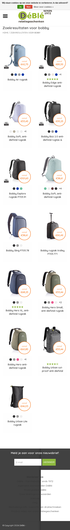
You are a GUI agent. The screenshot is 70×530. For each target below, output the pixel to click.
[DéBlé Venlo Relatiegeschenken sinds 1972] (40, 15)
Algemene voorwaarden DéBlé (35, 485)
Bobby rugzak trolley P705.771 (53, 252)
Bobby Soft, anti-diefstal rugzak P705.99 (17, 138)
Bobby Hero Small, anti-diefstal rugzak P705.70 (52, 309)
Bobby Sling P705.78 (17, 250)
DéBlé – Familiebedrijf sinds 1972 (35, 481)
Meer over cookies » (44, 7)
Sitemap (35, 498)
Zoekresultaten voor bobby (25, 32)
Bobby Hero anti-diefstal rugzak (17, 366)
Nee (29, 7)
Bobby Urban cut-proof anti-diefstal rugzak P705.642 (52, 369)
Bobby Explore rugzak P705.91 (17, 195)
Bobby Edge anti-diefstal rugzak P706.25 (53, 84)
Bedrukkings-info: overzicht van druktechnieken (35, 506)
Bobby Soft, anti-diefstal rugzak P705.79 (52, 195)
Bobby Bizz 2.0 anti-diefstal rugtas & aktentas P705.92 (52, 138)
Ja (20, 7)
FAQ (35, 502)
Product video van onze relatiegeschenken (35, 511)
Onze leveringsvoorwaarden (35, 494)
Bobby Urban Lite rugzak (17, 423)
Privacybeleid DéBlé (35, 489)
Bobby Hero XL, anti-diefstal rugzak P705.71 (17, 312)
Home (5, 32)
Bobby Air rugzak (18, 79)
